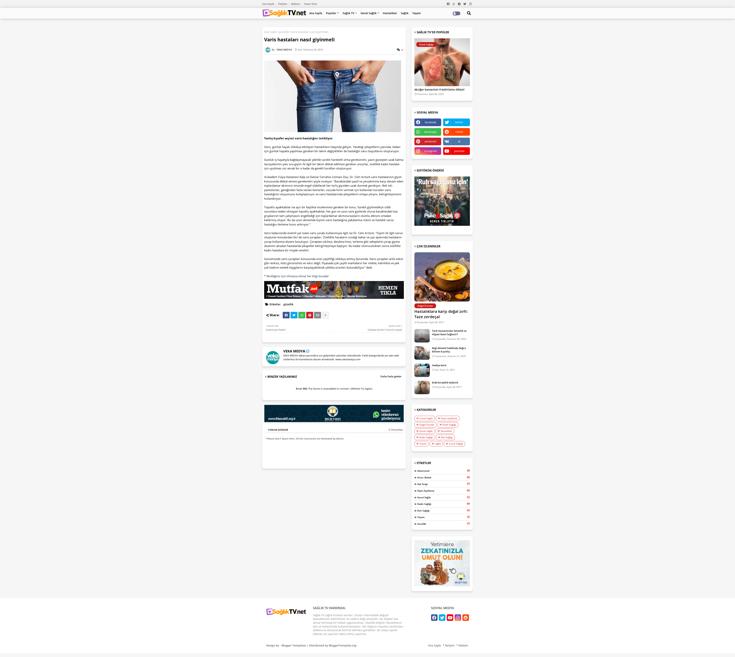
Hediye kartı (439, 365)
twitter (459, 122)
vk (459, 141)
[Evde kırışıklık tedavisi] (422, 387)
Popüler (331, 13)
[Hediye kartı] (422, 370)
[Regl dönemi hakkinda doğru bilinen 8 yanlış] (422, 353)
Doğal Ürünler (426, 424)
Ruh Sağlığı (447, 437)
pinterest (430, 141)
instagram (430, 151)
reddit (459, 132)
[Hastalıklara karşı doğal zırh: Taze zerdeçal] (442, 277)
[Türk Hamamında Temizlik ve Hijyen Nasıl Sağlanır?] (422, 335)
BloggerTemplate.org (342, 645)
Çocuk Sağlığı (456, 443)
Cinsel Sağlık (426, 418)
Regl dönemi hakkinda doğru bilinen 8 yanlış (449, 349)
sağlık (438, 443)
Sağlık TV (348, 13)
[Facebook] (286, 315)
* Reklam (462, 645)
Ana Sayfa (268, 4)
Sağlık (404, 13)
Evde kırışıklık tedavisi (445, 382)
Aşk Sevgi (443, 484)
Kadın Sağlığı (426, 437)
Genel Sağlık (368, 13)
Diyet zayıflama (449, 418)
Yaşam (416, 13)
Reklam (296, 4)
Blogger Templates (294, 645)
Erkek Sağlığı (449, 424)
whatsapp (430, 132)
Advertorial (443, 470)
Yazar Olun (310, 4)
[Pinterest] (309, 315)
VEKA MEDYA (294, 351)
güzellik (284, 32)
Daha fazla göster (391, 376)
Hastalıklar (390, 13)
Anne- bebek (443, 477)
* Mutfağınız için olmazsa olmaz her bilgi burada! (296, 276)
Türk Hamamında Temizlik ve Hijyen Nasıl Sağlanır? (449, 332)
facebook (430, 122)
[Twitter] (294, 315)
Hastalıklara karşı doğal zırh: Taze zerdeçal (441, 314)
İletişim (283, 4)
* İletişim (448, 645)
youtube (459, 151)
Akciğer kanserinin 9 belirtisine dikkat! (439, 89)
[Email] (317, 315)
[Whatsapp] (301, 315)
